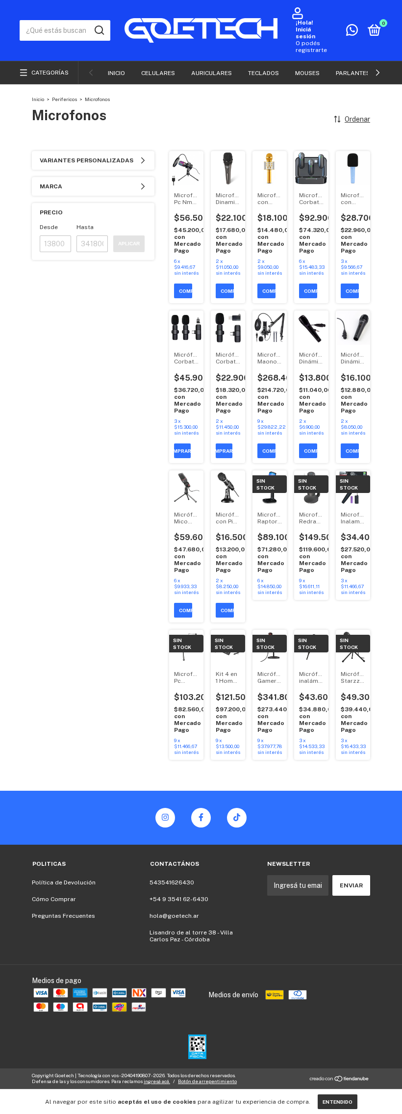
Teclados (263, 73)
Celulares (158, 73)
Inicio (116, 73)
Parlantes (353, 73)
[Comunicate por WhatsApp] (352, 32)
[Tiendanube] (339, 1080)
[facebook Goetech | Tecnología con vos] (201, 818)
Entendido (337, 1102)
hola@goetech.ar (174, 915)
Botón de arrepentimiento (207, 1081)
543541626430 (172, 882)
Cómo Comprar (54, 899)
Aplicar (129, 243)
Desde (49, 227)
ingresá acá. (157, 1081)
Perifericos (64, 99)
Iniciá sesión (305, 33)
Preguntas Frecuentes (63, 915)
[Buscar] (99, 30)
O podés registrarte (311, 46)
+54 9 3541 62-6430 (179, 899)
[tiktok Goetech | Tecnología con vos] (237, 818)
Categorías (50, 72)
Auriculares (211, 73)
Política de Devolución (64, 882)
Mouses (307, 73)
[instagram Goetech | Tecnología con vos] (165, 818)
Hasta (85, 227)
